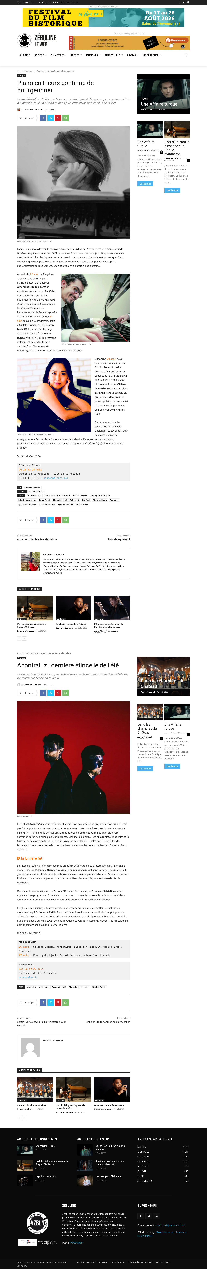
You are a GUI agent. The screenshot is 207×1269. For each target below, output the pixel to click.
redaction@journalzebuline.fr (171, 1225)
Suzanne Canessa (33, 109)
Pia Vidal (86, 500)
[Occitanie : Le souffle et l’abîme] (73, 608)
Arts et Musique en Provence (57, 495)
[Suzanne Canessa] (19, 109)
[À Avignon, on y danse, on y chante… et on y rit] (85, 1165)
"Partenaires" (76, 1242)
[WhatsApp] (65, 118)
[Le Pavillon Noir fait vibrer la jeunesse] (85, 1150)
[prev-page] (19, 638)
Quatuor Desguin (47, 504)
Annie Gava (143, 150)
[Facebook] (179, 2)
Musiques (30, 71)
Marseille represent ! (119, 539)
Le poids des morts (45, 1176)
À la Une (145, 99)
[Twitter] (188, 2)
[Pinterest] (58, 118)
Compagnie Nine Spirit (100, 495)
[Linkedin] (156, 1216)
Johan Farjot (44, 500)
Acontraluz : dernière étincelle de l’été (37, 539)
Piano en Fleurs (100, 500)
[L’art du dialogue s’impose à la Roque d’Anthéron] (35, 608)
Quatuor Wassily (65, 504)
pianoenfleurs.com (56, 478)
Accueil (20, 71)
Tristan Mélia (82, 504)
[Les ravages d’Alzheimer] (85, 1180)
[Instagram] (183, 2)
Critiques (22, 619)
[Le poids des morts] (25, 1180)
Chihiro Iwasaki (80, 495)
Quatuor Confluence (27, 504)
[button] (186, 55)
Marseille (57, 500)
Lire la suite (145, 184)
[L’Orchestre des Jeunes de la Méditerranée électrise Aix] (112, 608)
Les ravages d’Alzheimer (109, 1176)
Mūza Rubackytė (72, 500)
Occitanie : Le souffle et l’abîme (71, 624)
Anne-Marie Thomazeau (106, 631)
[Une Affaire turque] (163, 94)
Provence (114, 500)
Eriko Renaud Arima (27, 500)
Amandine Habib (34, 495)
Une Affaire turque (145, 144)
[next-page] (24, 638)
